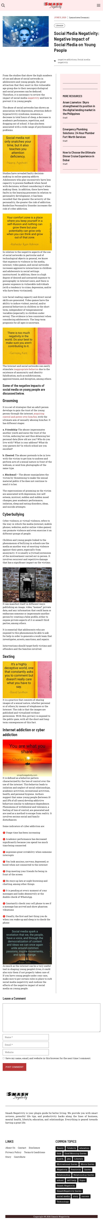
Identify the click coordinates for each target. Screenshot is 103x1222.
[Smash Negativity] (53, 5)
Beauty (60, 1148)
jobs (69, 1159)
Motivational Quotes (67, 1164)
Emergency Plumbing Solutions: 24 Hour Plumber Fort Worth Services (79, 133)
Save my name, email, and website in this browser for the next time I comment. (48, 1058)
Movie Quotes (87, 1164)
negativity (33, 97)
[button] (3, 5)
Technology (63, 1201)
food (59, 1153)
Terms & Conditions (34, 1152)
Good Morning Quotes (76, 1153)
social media (63, 1196)
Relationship (63, 1175)
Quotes (87, 1169)
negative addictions (67, 59)
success (85, 1196)
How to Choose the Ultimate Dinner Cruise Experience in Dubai (79, 156)
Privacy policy (13, 1152)
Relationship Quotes (83, 1175)
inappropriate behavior (26, 369)
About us (10, 1147)
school (60, 1180)
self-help (71, 1180)
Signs (82, 1180)
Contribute (19, 1156)
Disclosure (34, 1147)
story (75, 1196)
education (84, 1148)
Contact (22, 1147)
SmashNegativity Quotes (69, 1191)
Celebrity (71, 1148)
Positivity (76, 1169)
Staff (65, 117)
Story (8, 1156)
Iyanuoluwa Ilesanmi (79, 17)
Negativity (62, 1169)
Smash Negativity (66, 1185)
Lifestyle (59, 25)
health (60, 1159)
